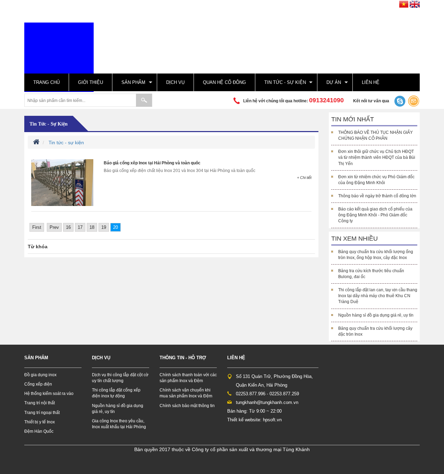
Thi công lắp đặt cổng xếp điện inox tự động (116, 393)
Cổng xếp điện (38, 384)
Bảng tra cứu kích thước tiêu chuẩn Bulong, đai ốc (371, 273)
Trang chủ (46, 82)
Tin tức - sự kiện (285, 82)
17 (80, 227)
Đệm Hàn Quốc (38, 431)
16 (68, 227)
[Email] (414, 100)
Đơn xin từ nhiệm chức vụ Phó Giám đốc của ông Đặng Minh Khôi (376, 179)
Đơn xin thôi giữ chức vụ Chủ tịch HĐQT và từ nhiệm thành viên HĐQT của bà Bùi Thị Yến (376, 157)
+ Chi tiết (304, 177)
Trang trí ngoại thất (42, 412)
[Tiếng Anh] (415, 3)
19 (103, 227)
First (36, 227)
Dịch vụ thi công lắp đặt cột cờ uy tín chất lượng (120, 377)
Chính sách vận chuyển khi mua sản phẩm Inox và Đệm (186, 393)
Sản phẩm (133, 82)
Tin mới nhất (352, 119)
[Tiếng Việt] (403, 3)
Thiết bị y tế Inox (39, 422)
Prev (54, 227)
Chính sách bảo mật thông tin (187, 405)
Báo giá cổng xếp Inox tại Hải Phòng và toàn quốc (152, 163)
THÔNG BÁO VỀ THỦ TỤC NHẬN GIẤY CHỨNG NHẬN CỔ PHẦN (375, 135)
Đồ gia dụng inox (40, 374)
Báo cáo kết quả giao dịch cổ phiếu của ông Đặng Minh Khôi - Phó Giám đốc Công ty (375, 215)
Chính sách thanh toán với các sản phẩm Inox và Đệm (188, 377)
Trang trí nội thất (39, 402)
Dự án (333, 82)
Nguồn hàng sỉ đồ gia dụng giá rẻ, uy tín (375, 315)
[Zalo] (399, 100)
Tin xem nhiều (354, 238)
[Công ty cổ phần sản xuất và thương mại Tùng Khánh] (59, 57)
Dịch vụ (175, 82)
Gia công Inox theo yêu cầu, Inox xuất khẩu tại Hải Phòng (119, 424)
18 (91, 227)
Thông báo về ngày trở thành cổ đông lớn (377, 195)
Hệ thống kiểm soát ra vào (49, 393)
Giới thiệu (90, 82)
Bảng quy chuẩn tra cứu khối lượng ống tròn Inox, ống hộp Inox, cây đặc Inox (375, 254)
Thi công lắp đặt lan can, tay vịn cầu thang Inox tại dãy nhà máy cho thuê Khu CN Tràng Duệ (377, 295)
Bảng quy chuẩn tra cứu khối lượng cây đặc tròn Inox (375, 331)
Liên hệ (370, 82)
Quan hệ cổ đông (224, 82)
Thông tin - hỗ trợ (183, 357)
